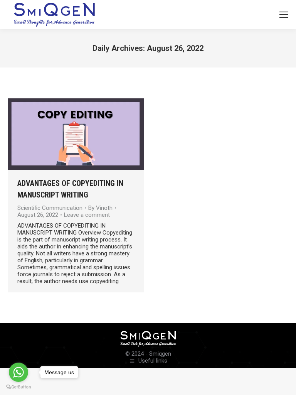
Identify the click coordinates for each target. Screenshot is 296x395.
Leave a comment (87, 214)
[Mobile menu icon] (283, 14)
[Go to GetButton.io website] (18, 387)
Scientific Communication (49, 207)
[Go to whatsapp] (18, 372)
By (100, 207)
